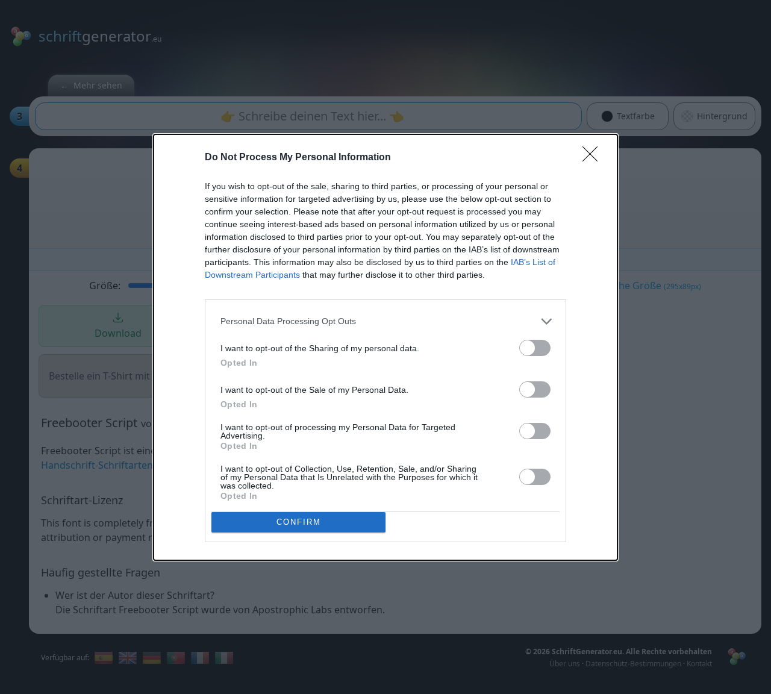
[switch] (535, 348)
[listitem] (385, 321)
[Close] (593, 157)
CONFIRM (298, 522)
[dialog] (385, 347)
